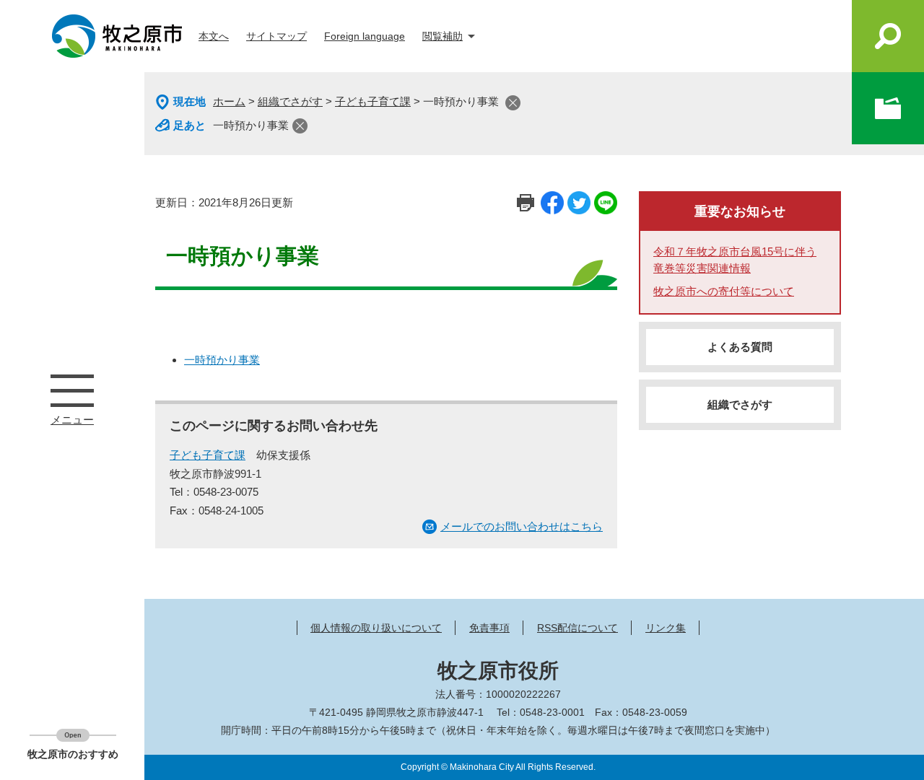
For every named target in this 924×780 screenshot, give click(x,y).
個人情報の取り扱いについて (376, 628)
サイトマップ (276, 36)
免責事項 (489, 628)
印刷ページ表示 (525, 202)
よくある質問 (739, 347)
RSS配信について (577, 628)
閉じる (512, 102)
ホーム (229, 101)
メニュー (72, 390)
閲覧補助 (442, 36)
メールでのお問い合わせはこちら (521, 526)
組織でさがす (290, 101)
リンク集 (665, 628)
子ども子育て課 (373, 101)
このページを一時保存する (888, 108)
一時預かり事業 (251, 125)
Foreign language (364, 36)
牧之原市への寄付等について (723, 291)
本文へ (214, 36)
